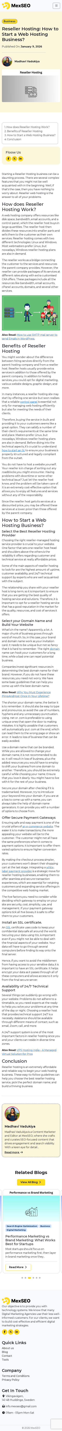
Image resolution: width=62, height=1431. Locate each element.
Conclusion (14, 139)
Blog (5, 1352)
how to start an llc (13, 450)
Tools (5, 1359)
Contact (7, 1355)
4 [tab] (34, 1278)
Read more (12, 1152)
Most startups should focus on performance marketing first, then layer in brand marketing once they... (30, 1252)
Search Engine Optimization (22, 1226)
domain (54, 648)
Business (9, 21)
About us (8, 1348)
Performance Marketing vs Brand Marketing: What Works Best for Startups (30, 1240)
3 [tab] (29, 1278)
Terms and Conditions (15, 1375)
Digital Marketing (16, 1230)
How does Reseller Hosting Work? (28, 127)
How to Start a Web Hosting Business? (31, 135)
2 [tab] (26, 1278)
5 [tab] (37, 1278)
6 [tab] (40, 1278)
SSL (8, 927)
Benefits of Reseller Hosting (24, 131)
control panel (29, 401)
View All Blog (29, 1182)
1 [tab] (23, 1278)
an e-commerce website (37, 826)
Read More (16, 1267)
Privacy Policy (10, 1379)
